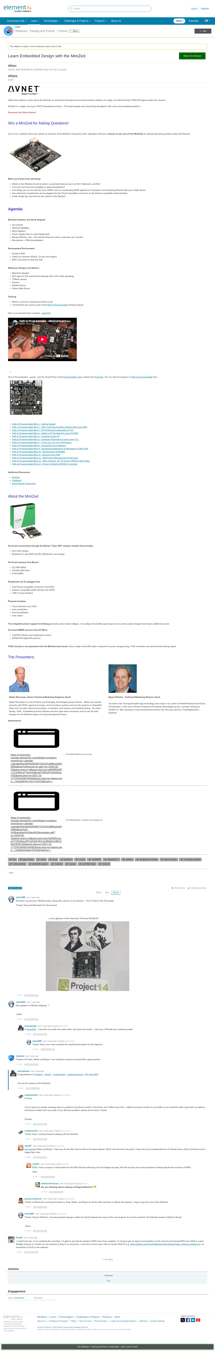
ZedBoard (16, 480)
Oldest (98, 892)
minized (106, 864)
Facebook (188, 1320)
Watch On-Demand (192, 56)
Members (42, 1317)
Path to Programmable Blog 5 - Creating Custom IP (36, 436)
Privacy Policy (100, 1321)
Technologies (66, 1317)
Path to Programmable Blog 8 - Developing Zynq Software (39, 445)
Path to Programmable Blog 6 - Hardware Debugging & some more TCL (45, 439)
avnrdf (32, 377)
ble (14, 860)
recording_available (192, 860)
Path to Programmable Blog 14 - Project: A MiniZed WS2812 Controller (44, 464)
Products (107, 1317)
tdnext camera (171, 860)
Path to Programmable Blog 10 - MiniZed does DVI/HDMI (38, 452)
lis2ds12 (58, 864)
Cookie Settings (157, 1321)
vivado (82, 860)
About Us (41, 1321)
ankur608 (21, 897)
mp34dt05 (96, 860)
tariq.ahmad (31, 1026)
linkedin (193, 1320)
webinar (129, 860)
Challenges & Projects (87, 1317)
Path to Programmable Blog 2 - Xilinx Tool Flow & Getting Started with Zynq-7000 (49, 427)
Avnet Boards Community (24, 483)
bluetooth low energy (148, 860)
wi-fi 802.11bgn (89, 864)
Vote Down (21, 995)
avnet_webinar (19, 864)
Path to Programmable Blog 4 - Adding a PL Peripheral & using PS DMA (45, 433)
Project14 (98, 377)
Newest (116, 893)
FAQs (73, 1321)
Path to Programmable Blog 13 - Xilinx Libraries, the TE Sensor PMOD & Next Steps (51, 461)
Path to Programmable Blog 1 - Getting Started (33, 424)
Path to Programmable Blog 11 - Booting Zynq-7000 (36, 455)
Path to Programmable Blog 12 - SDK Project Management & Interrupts (45, 458)
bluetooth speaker (40, 864)
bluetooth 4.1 (113, 860)
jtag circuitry (28, 860)
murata (72, 864)
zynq (55, 860)
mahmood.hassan (50, 1183)
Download (109, 1275)
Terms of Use (85, 1321)
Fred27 (19, 1237)
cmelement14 (59, 1074)
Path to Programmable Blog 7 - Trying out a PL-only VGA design (41, 442)
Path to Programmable (57, 305)
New (205, 31)
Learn (17, 27)
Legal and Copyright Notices (123, 1321)
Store (117, 1317)
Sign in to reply (15, 888)
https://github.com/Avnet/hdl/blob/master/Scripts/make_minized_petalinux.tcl (165, 1244)
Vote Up (17, 995)
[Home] (17, 8)
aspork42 (46, 313)
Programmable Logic (72, 377)
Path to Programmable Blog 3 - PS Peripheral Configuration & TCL (43, 430)
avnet (43, 860)
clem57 (47, 1074)
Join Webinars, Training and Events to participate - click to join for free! (107, 1347)
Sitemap (143, 1321)
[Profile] (206, 21)
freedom (20, 1056)
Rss (108, 1281)
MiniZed (16, 477)
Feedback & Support (58, 1321)
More (75, 31)
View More (108, 1260)
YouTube (198, 1320)
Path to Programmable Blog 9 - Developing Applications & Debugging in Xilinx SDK (50, 448)
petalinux (68, 860)
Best (107, 892)
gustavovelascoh (75, 1074)
